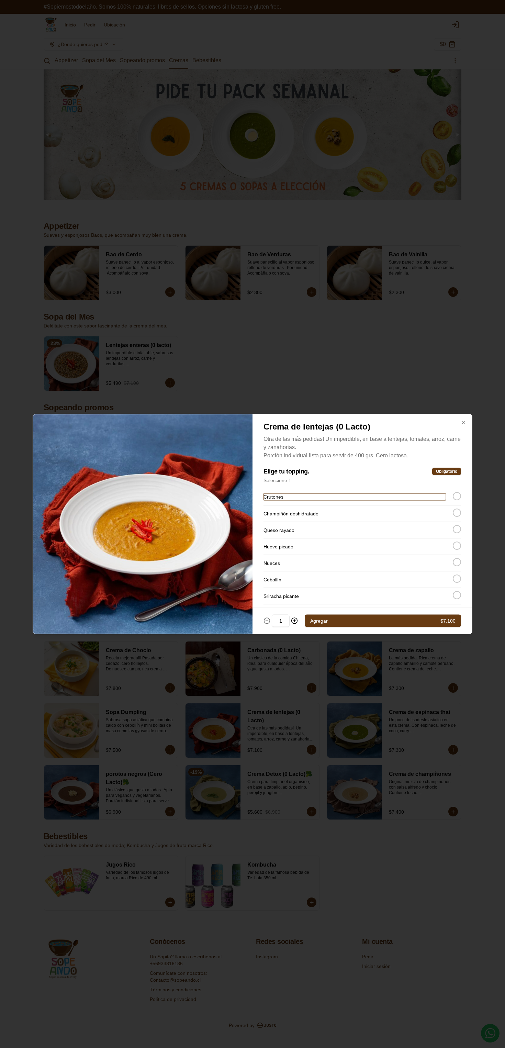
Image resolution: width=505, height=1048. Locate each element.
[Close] (464, 422)
